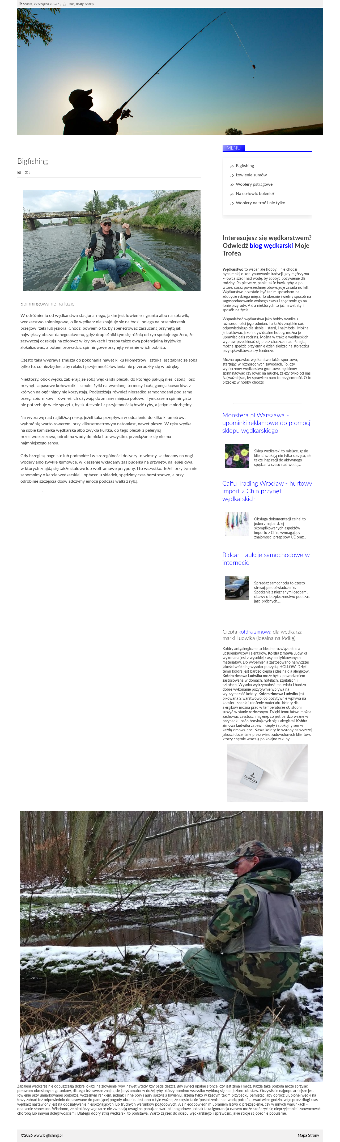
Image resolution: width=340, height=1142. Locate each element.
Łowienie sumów (251, 175)
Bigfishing (245, 166)
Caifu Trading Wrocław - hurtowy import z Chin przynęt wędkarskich (267, 491)
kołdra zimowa (255, 632)
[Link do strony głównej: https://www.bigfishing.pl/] (170, 134)
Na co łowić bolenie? (255, 194)
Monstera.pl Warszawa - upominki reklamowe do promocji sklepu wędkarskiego (267, 423)
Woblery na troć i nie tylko (260, 203)
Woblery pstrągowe (254, 184)
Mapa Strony (308, 1135)
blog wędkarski (271, 246)
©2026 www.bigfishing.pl (41, 1135)
